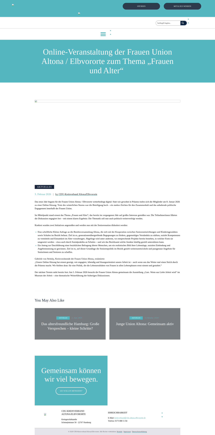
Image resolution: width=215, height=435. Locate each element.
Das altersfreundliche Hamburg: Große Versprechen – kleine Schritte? (70, 326)
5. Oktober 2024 (152, 318)
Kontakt (119, 432)
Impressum (127, 432)
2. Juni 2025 (77, 318)
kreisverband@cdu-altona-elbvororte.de (130, 418)
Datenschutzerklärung (139, 432)
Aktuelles (44, 187)
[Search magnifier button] (183, 23)
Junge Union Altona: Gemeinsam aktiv (145, 324)
